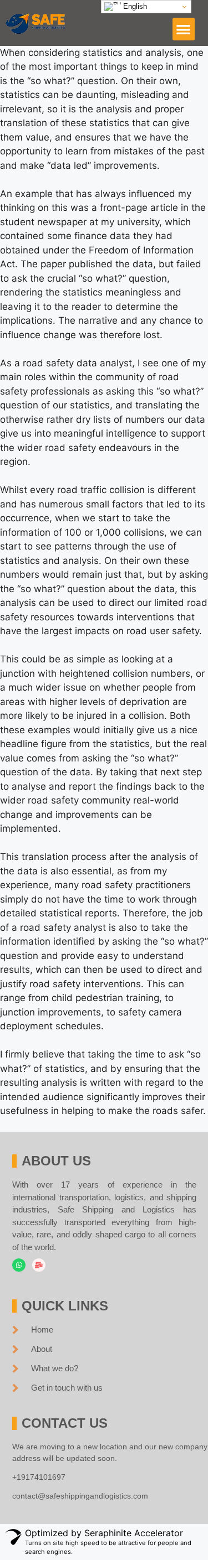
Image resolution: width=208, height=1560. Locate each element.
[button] (184, 29)
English (134, 6)
